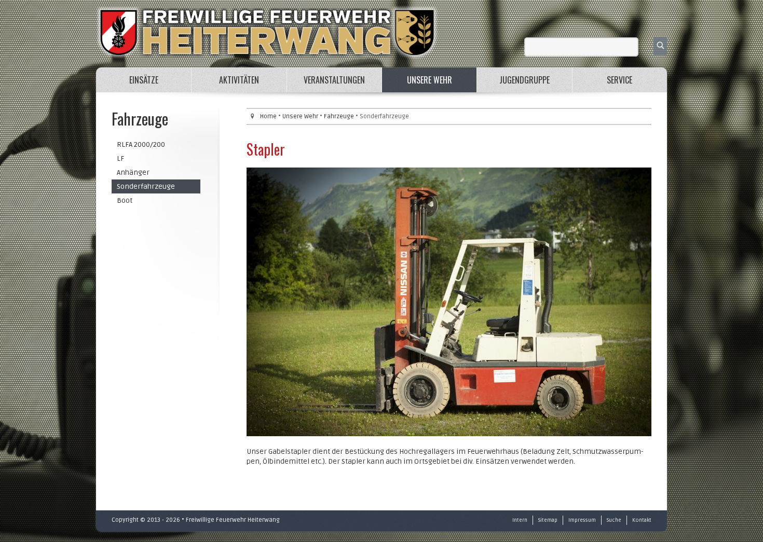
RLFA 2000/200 (141, 144)
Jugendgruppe (524, 80)
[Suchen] (660, 46)
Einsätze (143, 80)
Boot (124, 200)
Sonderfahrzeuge (146, 186)
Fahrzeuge (339, 116)
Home (268, 116)
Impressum (582, 520)
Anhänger (133, 172)
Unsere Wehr (429, 80)
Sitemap (547, 520)
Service (619, 80)
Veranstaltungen (334, 80)
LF (120, 158)
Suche (614, 520)
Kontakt (641, 520)
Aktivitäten (239, 80)
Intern (519, 520)
